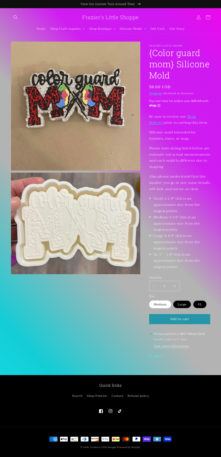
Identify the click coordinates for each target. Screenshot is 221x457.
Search (77, 395)
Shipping (155, 93)
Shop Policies (97, 395)
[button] (15, 17)
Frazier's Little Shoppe (103, 447)
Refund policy (138, 395)
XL (200, 304)
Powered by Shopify (128, 447)
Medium (160, 304)
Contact (117, 395)
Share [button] (158, 356)
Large (182, 304)
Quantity (155, 277)
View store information (171, 346)
